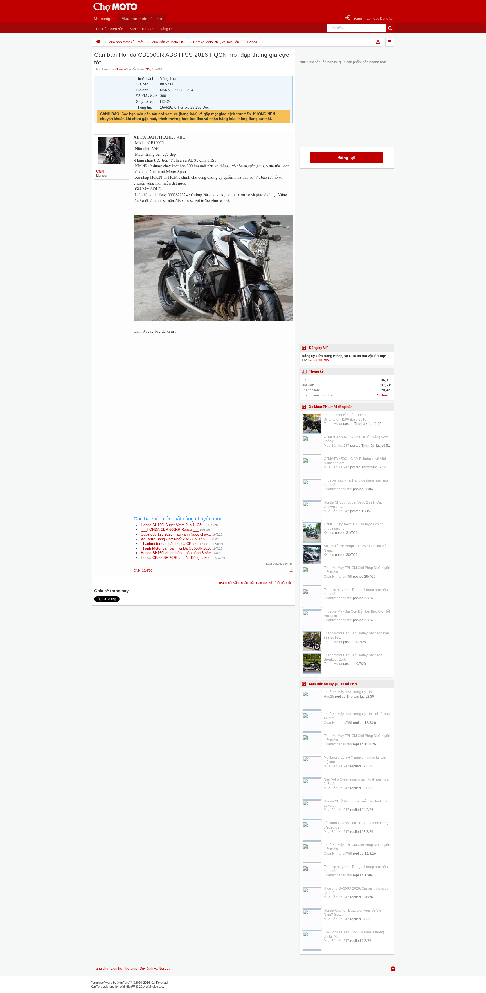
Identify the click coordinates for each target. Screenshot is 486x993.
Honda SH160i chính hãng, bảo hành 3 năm (176, 553)
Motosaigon (104, 18)
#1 (291, 570)
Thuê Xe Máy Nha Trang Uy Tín (348, 692)
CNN (146, 69)
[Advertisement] (213, 385)
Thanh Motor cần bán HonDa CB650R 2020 (176, 548)
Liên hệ (116, 969)
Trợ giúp (130, 969)
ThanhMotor (333, 424)
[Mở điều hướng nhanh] (378, 42)
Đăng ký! (347, 157)
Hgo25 (329, 697)
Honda (121, 69)
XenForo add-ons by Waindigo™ (113, 986)
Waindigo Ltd (154, 986)
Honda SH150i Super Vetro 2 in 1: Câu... (174, 525)
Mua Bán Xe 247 (336, 446)
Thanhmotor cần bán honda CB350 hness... (176, 543)
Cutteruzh (384, 395)
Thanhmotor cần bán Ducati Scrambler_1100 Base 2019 (345, 417)
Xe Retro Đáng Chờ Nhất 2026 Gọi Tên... (174, 539)
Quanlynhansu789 (338, 489)
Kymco (329, 533)
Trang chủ (100, 969)
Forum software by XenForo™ (129, 982)
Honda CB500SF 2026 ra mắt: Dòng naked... (177, 558)
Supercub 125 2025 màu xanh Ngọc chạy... (176, 534)
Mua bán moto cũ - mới (142, 18)
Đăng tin (166, 29)
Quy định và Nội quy (155, 969)
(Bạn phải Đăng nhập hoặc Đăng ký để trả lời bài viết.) (256, 582)
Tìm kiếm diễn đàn (110, 29)
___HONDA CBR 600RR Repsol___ (170, 529)
